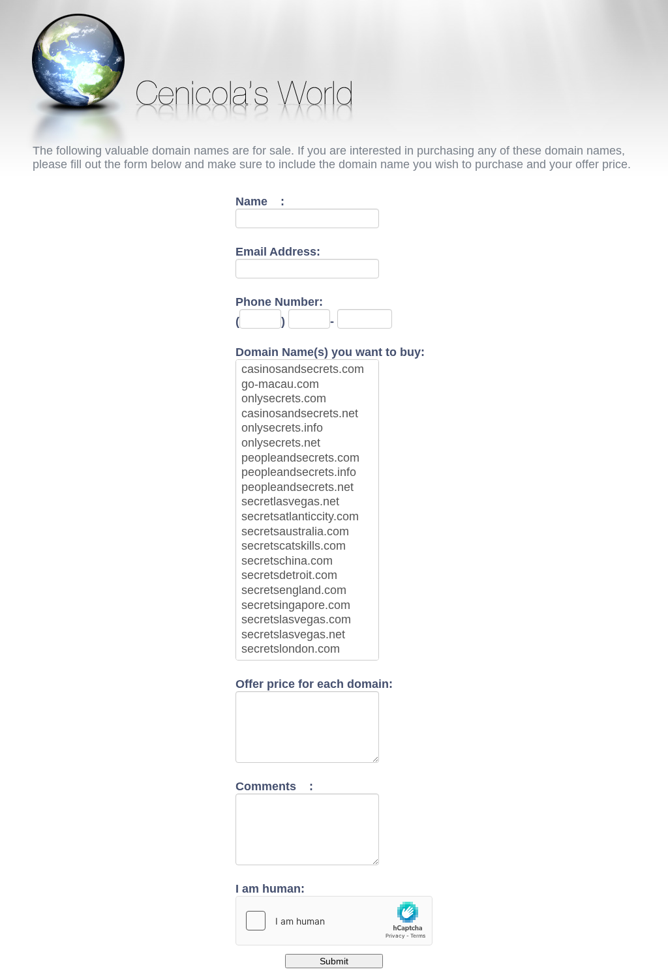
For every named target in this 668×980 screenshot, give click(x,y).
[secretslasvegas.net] (307, 635)
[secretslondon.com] (307, 649)
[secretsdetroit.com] (307, 576)
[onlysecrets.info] (307, 428)
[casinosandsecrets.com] (307, 370)
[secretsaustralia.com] (307, 532)
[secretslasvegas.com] (307, 620)
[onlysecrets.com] (307, 399)
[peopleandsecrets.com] (307, 458)
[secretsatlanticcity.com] (307, 517)
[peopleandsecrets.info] (307, 473)
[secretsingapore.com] (307, 606)
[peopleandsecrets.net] (307, 488)
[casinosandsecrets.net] (307, 414)
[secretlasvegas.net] (307, 502)
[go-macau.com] (307, 385)
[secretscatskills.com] (307, 546)
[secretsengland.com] (307, 591)
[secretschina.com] (307, 561)
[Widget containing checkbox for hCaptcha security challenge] (334, 920)
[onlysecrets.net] (307, 443)
